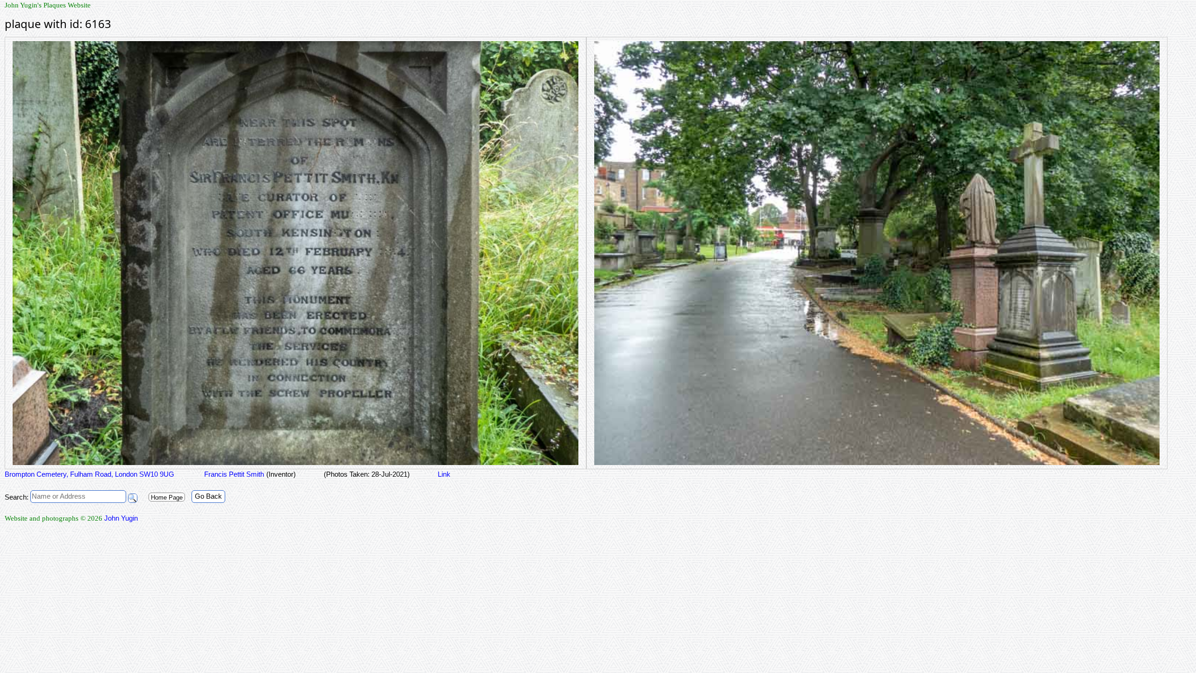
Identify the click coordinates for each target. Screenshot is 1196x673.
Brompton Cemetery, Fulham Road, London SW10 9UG (89, 474)
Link (444, 474)
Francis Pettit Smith (233, 474)
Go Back (208, 496)
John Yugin (121, 518)
